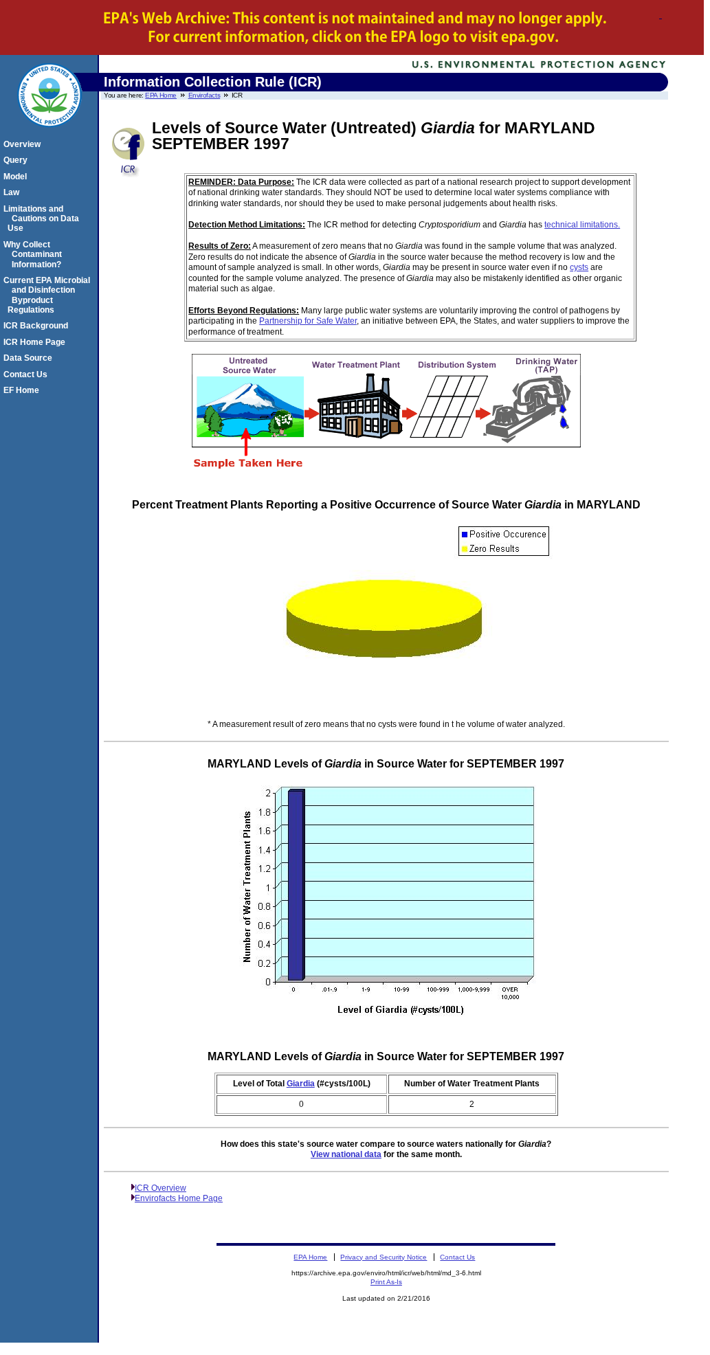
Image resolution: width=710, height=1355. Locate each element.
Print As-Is (386, 1282)
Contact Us (27, 374)
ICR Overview (160, 1188)
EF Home (23, 390)
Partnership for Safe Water (308, 321)
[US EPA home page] (49, 134)
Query (17, 160)
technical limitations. (582, 224)
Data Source (30, 358)
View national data (346, 1154)
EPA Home (161, 95)
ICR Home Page (36, 342)
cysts (579, 267)
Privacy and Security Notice (383, 1257)
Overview (24, 144)
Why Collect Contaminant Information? (35, 254)
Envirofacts (204, 95)
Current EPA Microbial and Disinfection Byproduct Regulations (49, 295)
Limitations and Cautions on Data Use (43, 219)
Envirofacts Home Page (179, 1198)
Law (13, 192)
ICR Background (38, 326)
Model (17, 176)
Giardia (301, 1083)
